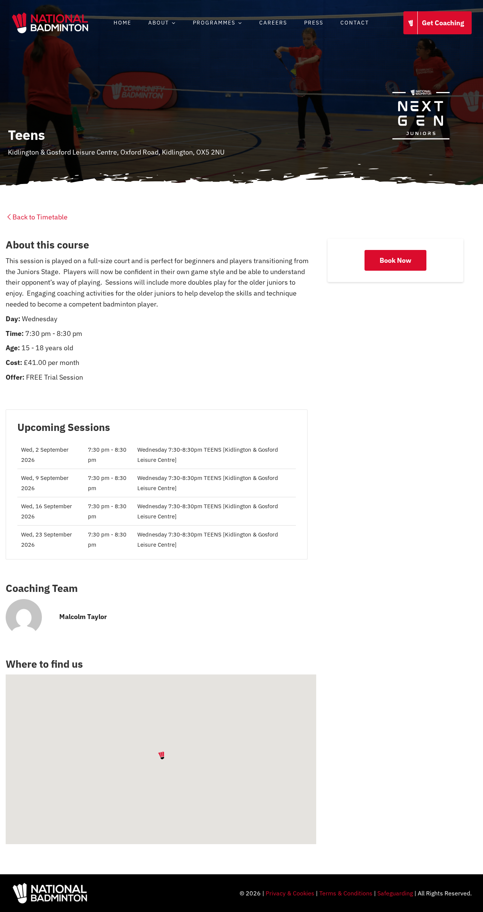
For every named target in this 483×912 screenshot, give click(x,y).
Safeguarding (395, 893)
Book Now (395, 260)
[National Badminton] (50, 14)
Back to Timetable (40, 217)
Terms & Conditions (345, 893)
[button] (161, 755)
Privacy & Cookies (290, 893)
